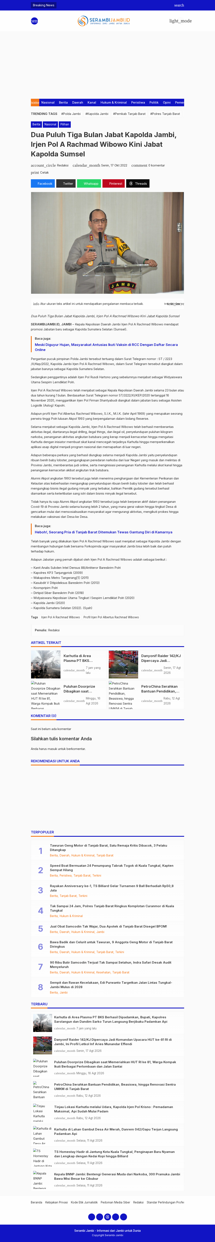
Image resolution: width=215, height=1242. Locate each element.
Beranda (36, 1202)
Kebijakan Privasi (56, 1202)
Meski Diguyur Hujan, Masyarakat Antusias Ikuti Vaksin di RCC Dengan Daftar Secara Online (106, 347)
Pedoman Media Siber (115, 1202)
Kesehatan (103, 972)
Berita (63, 102)
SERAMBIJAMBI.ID (45, 324)
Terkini (96, 875)
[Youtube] (115, 1216)
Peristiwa (138, 102)
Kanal (92, 102)
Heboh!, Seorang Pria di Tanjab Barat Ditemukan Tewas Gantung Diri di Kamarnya (103, 532)
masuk (52, 749)
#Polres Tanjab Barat (165, 114)
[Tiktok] (123, 1216)
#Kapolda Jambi (96, 114)
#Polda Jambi (71, 114)
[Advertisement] (107, 63)
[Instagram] (99, 1216)
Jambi (100, 932)
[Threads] (107, 1216)
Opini (167, 102)
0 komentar (156, 165)
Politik (154, 102)
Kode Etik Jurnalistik (84, 1202)
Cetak (44, 172)
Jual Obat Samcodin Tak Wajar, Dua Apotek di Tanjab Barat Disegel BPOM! (108, 926)
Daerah (77, 102)
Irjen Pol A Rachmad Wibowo (60, 617)
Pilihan (64, 124)
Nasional (48, 102)
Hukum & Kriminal (114, 102)
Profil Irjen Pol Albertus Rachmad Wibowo (111, 617)
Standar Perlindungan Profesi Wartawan (173, 1202)
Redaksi (138, 1202)
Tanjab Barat (104, 855)
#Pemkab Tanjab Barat (129, 114)
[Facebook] (91, 1216)
